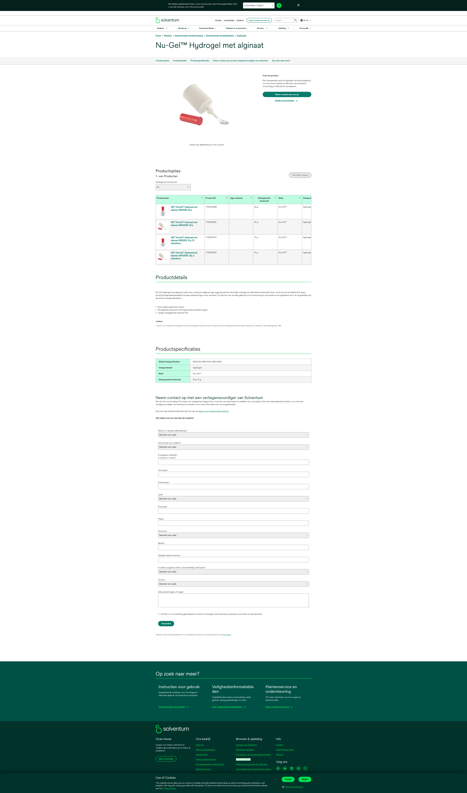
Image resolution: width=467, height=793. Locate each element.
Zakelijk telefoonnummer (169, 555)
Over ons (200, 745)
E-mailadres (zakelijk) (168, 455)
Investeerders (229, 20)
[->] (279, 5)
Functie (162, 580)
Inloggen (218, 20)
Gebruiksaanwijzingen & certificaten (252, 764)
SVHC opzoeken (243, 759)
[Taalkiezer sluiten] (298, 5)
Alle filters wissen (300, 175)
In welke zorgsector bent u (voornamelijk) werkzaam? (182, 567)
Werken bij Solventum (205, 750)
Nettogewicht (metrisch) (166, 182)
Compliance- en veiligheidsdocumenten (253, 754)
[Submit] (295, 20)
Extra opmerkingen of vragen (171, 592)
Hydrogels (241, 35)
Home (158, 35)
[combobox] (286, 20)
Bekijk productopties (285, 100)
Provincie (162, 531)
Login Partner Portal (285, 750)
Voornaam (163, 470)
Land (160, 494)
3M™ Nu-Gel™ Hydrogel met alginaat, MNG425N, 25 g (184, 223)
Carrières (240, 20)
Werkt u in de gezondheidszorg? (173, 431)
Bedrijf (161, 543)
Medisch (168, 35)
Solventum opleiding (245, 750)
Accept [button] (288, 779)
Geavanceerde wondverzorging (189, 35)
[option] (207, 110)
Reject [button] (305, 779)
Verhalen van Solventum (246, 745)
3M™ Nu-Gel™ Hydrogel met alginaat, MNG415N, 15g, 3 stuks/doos (184, 255)
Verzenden (166, 623)
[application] (207, 108)
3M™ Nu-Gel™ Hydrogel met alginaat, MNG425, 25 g (184, 208)
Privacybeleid (226, 635)
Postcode (163, 507)
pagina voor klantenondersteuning (214, 411)
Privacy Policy (169, 788)
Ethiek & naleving (203, 769)
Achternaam (164, 482)
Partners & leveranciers (206, 759)
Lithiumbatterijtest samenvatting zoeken (253, 769)
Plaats (161, 519)
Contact (279, 745)
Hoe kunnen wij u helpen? (170, 443)
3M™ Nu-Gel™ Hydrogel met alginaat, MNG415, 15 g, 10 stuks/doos (184, 240)
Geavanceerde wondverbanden (220, 35)
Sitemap (279, 754)
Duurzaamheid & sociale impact (210, 764)
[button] (293, 787)
